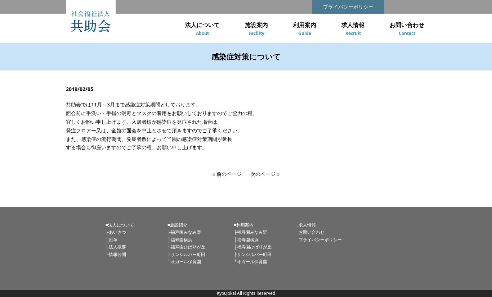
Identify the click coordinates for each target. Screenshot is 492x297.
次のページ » (264, 173)
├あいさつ (116, 232)
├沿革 (111, 240)
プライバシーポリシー (348, 6)
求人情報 (307, 225)
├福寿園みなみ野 (184, 232)
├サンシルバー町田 (186, 254)
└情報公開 (116, 254)
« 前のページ (227, 173)
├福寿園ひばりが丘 (186, 247)
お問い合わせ (312, 232)
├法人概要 (116, 247)
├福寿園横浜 (179, 240)
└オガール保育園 (184, 262)
